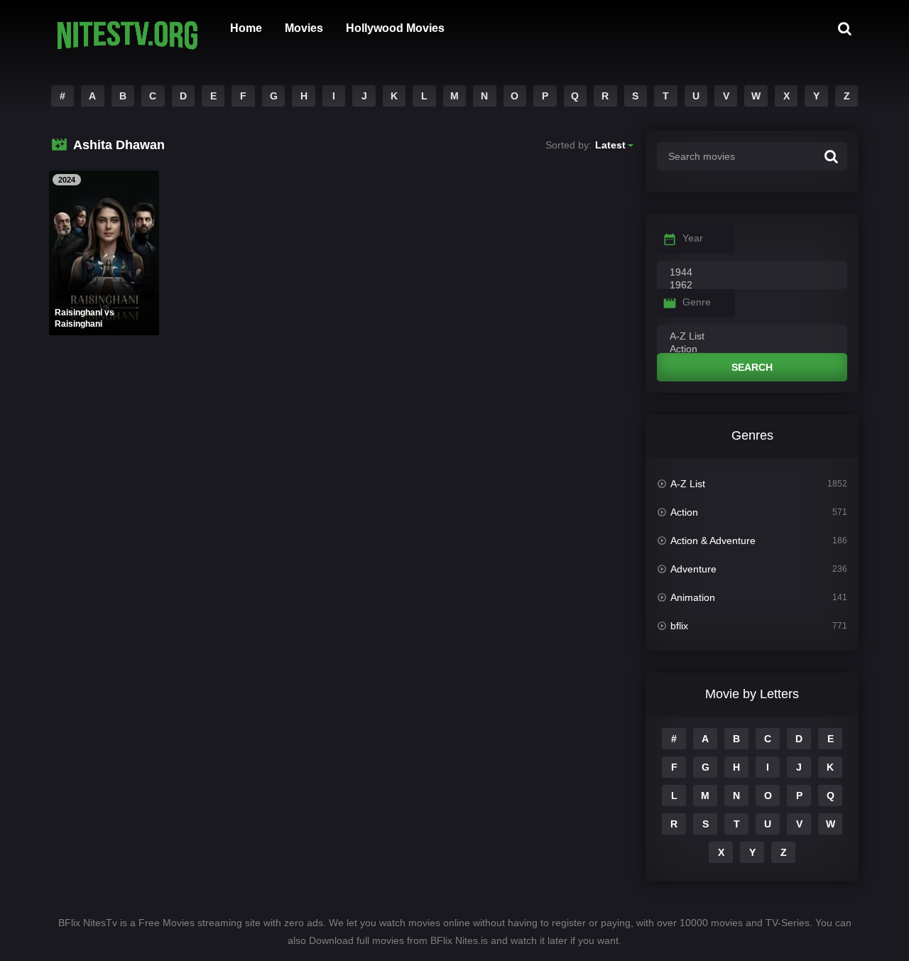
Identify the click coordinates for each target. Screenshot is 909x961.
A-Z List (687, 483)
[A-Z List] (752, 336)
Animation (692, 597)
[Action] (752, 349)
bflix (679, 625)
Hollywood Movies (395, 28)
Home (246, 28)
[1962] (752, 285)
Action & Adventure (713, 540)
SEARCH (752, 367)
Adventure (693, 569)
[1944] (752, 272)
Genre (696, 302)
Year (692, 238)
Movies (304, 28)
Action (684, 512)
